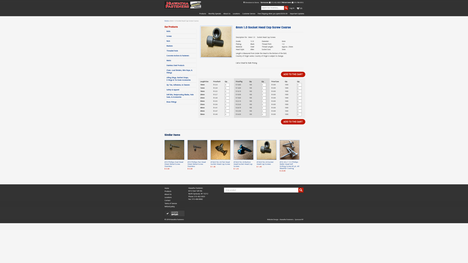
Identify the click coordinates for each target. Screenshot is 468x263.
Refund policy (170, 206)
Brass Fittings (171, 102)
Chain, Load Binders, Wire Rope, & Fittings (179, 71)
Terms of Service (171, 203)
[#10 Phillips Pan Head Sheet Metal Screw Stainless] (197, 150)
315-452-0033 (276, 2)
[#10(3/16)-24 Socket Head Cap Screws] (266, 150)
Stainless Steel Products (175, 65)
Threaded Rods (172, 51)
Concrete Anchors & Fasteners (177, 56)
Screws (169, 36)
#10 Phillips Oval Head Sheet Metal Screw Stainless (174, 164)
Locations (236, 14)
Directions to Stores (252, 2)
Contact (167, 200)
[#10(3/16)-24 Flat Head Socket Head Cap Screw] (220, 150)
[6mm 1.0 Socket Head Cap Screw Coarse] (216, 42)
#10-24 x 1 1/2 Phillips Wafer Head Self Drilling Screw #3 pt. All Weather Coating (289, 165)
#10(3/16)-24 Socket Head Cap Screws (265, 163)
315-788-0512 (298, 2)
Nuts (168, 41)
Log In (291, 8)
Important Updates (297, 14)
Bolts (168, 31)
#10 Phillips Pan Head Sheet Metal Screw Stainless (197, 164)
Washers (169, 46)
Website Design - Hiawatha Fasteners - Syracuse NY (285, 219)
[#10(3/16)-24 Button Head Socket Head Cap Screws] (243, 150)
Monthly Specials (214, 14)
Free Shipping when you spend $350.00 (273, 14)
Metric (168, 60)
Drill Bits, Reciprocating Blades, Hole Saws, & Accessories (180, 96)
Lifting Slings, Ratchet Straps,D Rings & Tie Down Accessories (178, 79)
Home (167, 21)
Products (202, 14)
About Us (226, 14)
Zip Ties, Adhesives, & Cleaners (178, 85)
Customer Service (248, 14)
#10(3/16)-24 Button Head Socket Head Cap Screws (243, 164)
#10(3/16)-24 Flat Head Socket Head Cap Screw (220, 163)
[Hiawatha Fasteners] (183, 5)
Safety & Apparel (172, 90)
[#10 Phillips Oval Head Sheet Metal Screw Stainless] (174, 150)
